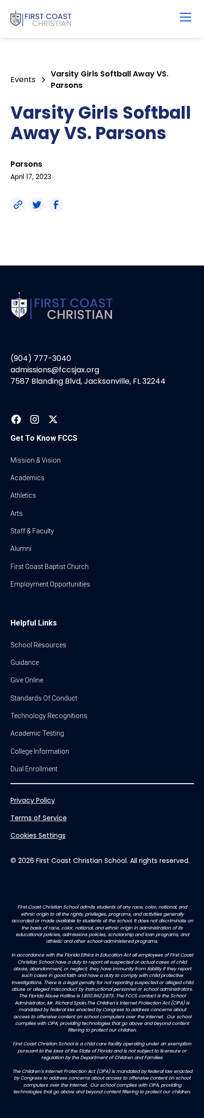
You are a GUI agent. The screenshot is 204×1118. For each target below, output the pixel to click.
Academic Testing (37, 733)
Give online (26, 680)
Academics (27, 478)
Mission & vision (35, 460)
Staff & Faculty (32, 531)
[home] (85, 19)
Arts (16, 513)
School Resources (38, 645)
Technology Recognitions (48, 716)
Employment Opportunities (50, 584)
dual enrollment (33, 769)
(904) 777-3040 (40, 358)
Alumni (20, 548)
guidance (24, 662)
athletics (23, 495)
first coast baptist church (49, 566)
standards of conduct (43, 698)
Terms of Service (38, 818)
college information (39, 751)
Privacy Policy (32, 800)
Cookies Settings (37, 835)
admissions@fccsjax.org (54, 369)
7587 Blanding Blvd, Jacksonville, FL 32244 (88, 381)
